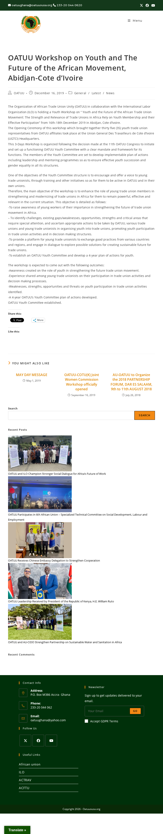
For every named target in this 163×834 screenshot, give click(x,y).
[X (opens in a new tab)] (141, 5)
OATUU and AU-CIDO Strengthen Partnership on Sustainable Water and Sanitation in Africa (65, 642)
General (80, 93)
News (110, 93)
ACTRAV (25, 780)
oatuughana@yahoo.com (48, 720)
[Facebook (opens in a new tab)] (147, 5)
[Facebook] (38, 740)
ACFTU (24, 788)
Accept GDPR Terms (104, 721)
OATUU (19, 93)
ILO (21, 772)
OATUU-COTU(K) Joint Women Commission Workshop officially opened (81, 381)
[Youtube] (51, 740)
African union (29, 764)
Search (13, 408)
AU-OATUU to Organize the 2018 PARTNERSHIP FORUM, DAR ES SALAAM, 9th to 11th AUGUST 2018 (131, 381)
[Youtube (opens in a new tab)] (152, 5)
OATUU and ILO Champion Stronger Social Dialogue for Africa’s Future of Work (57, 474)
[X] (25, 740)
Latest (96, 93)
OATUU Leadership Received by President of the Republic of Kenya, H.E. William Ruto (61, 601)
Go (135, 711)
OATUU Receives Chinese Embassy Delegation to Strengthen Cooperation (54, 560)
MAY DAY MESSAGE (31, 374)
